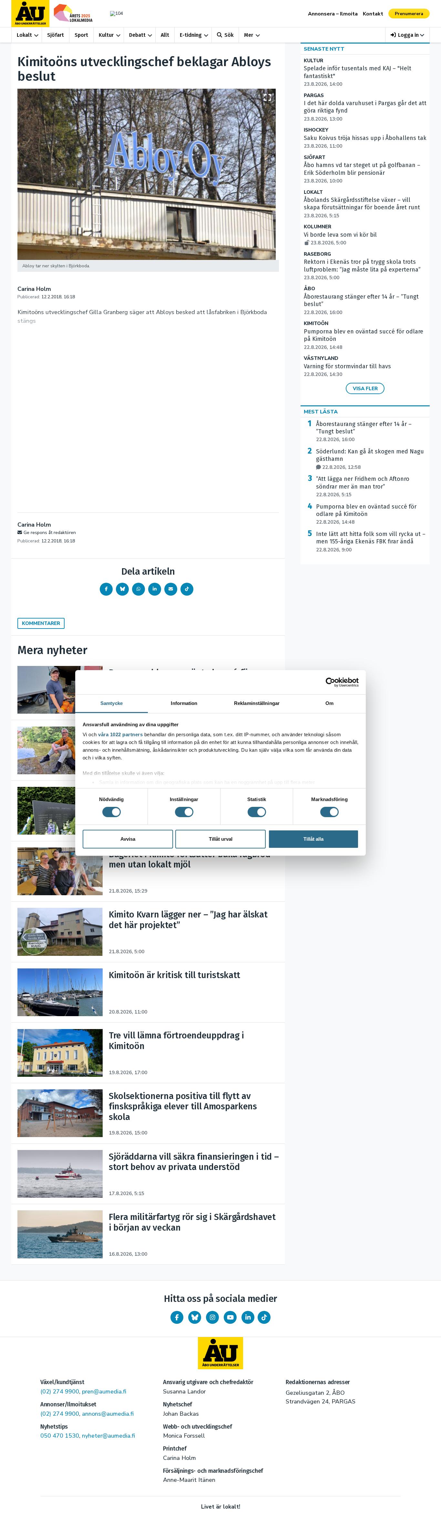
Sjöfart (55, 35)
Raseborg (317, 254)
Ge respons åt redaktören (50, 533)
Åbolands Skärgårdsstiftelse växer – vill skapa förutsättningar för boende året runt (362, 207)
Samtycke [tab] (111, 703)
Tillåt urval (220, 839)
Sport (81, 35)
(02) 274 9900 (59, 1391)
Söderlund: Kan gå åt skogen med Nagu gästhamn (370, 459)
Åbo (309, 289)
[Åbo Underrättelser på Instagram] (212, 1317)
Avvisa (127, 839)
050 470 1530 (59, 1436)
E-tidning (191, 35)
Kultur (106, 35)
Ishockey (316, 130)
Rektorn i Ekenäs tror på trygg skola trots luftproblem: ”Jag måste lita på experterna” (362, 269)
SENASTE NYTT (324, 49)
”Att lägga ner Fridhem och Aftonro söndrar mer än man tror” (362, 486)
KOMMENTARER (41, 623)
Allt (165, 35)
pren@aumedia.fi (104, 1391)
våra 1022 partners (120, 734)
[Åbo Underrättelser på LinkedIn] (247, 1317)
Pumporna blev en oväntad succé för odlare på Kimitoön (366, 514)
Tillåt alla (313, 839)
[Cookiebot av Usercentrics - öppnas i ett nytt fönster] (330, 682)
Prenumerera (409, 14)
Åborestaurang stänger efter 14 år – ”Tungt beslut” (364, 432)
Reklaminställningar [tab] (257, 703)
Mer (248, 35)
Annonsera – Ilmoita (333, 13)
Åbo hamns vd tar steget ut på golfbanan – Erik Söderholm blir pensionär (362, 173)
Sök (228, 35)
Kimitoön (316, 324)
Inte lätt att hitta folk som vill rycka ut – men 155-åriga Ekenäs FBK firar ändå (371, 541)
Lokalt (24, 35)
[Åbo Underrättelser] (220, 1353)
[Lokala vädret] (113, 13)
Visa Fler (365, 388)
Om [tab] (329, 703)
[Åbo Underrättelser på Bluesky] (194, 1317)
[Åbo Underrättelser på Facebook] (176, 1317)
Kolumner (317, 227)
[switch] (184, 812)
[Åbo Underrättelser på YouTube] (230, 1317)
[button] (407, 35)
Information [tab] (184, 703)
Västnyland (321, 358)
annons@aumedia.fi (108, 1414)
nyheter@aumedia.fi (108, 1436)
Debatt (137, 35)
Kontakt (373, 13)
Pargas (314, 96)
